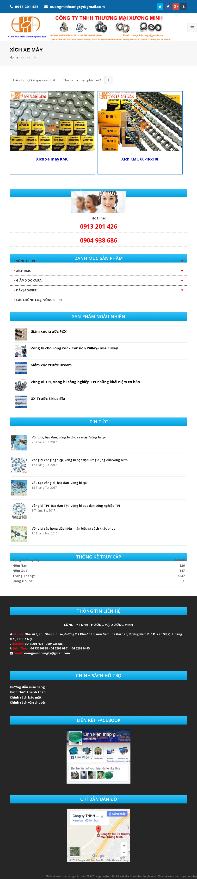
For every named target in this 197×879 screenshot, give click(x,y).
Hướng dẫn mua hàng (27, 687)
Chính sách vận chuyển (28, 702)
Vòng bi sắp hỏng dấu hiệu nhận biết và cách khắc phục (73, 528)
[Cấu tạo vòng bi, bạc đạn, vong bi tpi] (19, 488)
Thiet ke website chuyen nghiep (177, 876)
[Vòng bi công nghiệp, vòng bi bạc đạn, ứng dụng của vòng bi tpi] (19, 465)
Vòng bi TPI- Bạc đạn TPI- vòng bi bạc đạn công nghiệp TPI (76, 505)
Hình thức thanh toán (28, 692)
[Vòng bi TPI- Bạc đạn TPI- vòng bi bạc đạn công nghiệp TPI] (19, 511)
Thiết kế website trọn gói (60, 876)
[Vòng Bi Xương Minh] (89, 27)
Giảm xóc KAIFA (29, 280)
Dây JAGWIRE (26, 290)
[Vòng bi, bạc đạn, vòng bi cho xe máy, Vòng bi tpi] (19, 442)
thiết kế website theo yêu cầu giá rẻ (132, 876)
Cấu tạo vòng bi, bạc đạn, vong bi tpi (59, 483)
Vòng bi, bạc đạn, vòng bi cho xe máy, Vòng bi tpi (69, 437)
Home (14, 57)
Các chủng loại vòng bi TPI (39, 300)
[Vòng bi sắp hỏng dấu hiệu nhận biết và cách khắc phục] (19, 534)
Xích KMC (23, 271)
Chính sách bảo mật (26, 697)
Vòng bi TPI (25, 261)
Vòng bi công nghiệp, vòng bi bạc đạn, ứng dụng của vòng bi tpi (80, 460)
